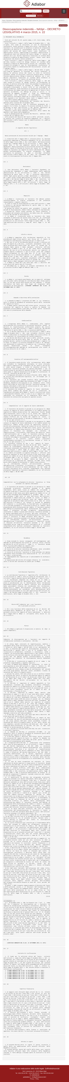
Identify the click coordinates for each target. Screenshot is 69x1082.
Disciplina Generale (33, 20)
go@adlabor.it (27, 1077)
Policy (37, 1079)
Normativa (9, 20)
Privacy (32, 1079)
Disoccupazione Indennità (20, 20)
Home (3, 20)
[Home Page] (34, 3)
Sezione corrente (31, 15)
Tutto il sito (39, 15)
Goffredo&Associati (52, 1069)
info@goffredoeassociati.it (39, 1077)
